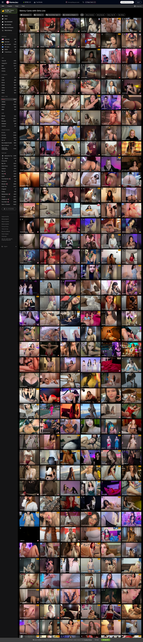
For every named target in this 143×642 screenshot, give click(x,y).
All (82, 15)
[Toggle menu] (2, 2)
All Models (4, 236)
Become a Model (6, 231)
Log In (138, 2)
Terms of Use (5, 229)
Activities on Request (70, 15)
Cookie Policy (88, 640)
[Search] (83, 2)
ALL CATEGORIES (10, 208)
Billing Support (5, 219)
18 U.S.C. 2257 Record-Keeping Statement (7, 239)
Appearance (26, 15)
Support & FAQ (5, 216)
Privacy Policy (5, 226)
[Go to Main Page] (13, 2)
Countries (38, 15)
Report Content (5, 221)
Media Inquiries (5, 224)
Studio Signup (5, 234)
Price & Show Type (53, 15)
